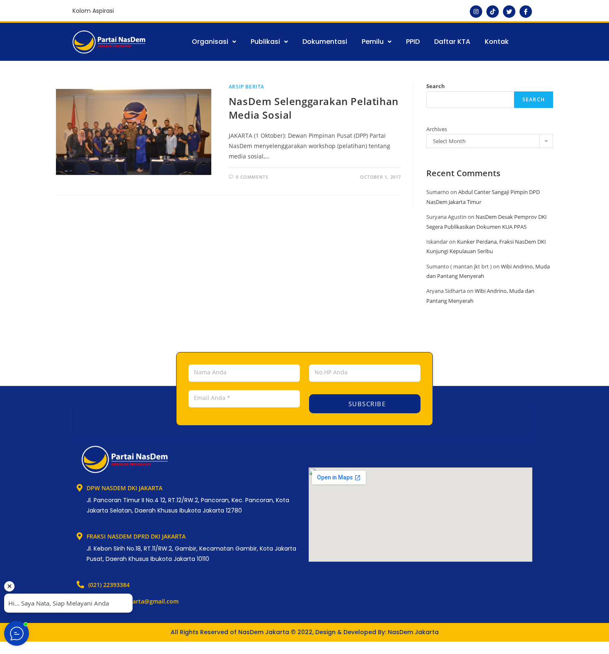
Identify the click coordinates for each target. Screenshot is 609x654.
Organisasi (210, 41)
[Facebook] (526, 11)
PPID (413, 41)
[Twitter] (509, 11)
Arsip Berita (246, 86)
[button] (214, 42)
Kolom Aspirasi (93, 11)
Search (435, 86)
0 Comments (252, 177)
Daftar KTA (452, 41)
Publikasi (265, 41)
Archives (436, 129)
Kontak (497, 41)
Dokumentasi (324, 41)
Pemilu (373, 41)
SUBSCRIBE (366, 404)
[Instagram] (476, 11)
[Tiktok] (492, 11)
